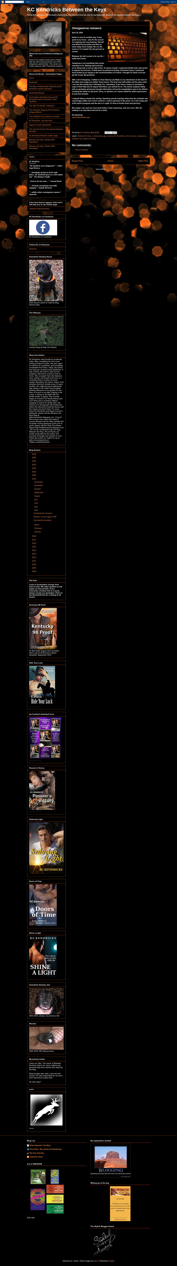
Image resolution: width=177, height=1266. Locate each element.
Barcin (95, 1261)
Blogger (111, 1261)
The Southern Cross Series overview (44, 116)
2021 (34, 472)
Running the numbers (42, 520)
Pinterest (32, 249)
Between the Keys (85, 136)
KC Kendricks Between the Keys (66, 9)
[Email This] (106, 132)
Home (110, 161)
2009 (34, 568)
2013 (34, 554)
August (37, 496)
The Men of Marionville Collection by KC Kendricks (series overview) (45, 87)
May (36, 507)
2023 (34, 465)
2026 (34, 454)
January (37, 532)
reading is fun (77, 139)
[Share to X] (110, 132)
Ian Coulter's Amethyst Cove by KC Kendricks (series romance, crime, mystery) (43, 99)
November (38, 485)
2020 (34, 475)
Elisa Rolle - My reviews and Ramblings (46, 1149)
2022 (34, 468)
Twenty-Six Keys (36, 1157)
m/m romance (131, 136)
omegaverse (141, 136)
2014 (34, 550)
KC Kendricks (119, 136)
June (36, 503)
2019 (34, 479)
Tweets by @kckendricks (39, 209)
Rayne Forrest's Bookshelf (40, 125)
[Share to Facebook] (113, 132)
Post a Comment (81, 150)
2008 (34, 571)
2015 (34, 547)
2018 (34, 536)
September (39, 492)
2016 (34, 543)
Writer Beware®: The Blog (40, 1145)
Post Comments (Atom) (115, 169)
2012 (34, 557)
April (36, 510)
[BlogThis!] (108, 132)
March (37, 525)
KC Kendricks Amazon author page (43, 136)
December (38, 482)
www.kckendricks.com (81, 117)
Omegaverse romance (43, 513)
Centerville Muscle (36, 93)
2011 (34, 561)
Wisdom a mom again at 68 (45, 517)
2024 (34, 461)
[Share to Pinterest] (115, 132)
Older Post (143, 161)
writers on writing (89, 139)
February (38, 528)
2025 (34, 458)
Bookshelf (33, 82)
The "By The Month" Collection (41, 106)
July (36, 499)
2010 (34, 564)
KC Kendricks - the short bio (40, 120)
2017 (34, 540)
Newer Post (77, 161)
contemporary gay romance (103, 136)
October (37, 489)
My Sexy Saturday (37, 1153)
